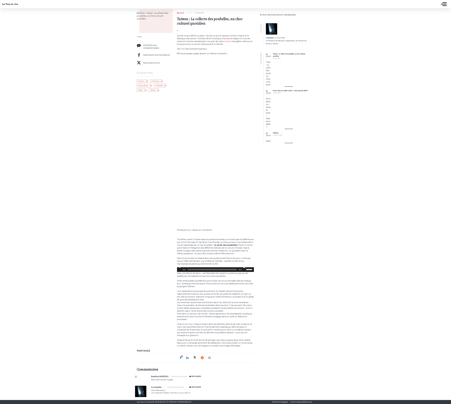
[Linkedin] (187, 358)
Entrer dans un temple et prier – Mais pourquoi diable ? (290, 91)
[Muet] (244, 267)
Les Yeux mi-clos (10, 4)
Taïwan (153, 90)
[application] (215, 269)
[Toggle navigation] (443, 4)
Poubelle (159, 86)
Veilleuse (276, 133)
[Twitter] (194, 358)
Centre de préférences (301, 402)
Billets (180, 13)
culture (227, 41)
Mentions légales (280, 402)
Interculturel (143, 86)
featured (155, 81)
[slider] (249, 269)
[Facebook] (180, 358)
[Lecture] (180, 267)
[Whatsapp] (209, 358)
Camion (141, 81)
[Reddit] (202, 358)
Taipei (140, 90)
